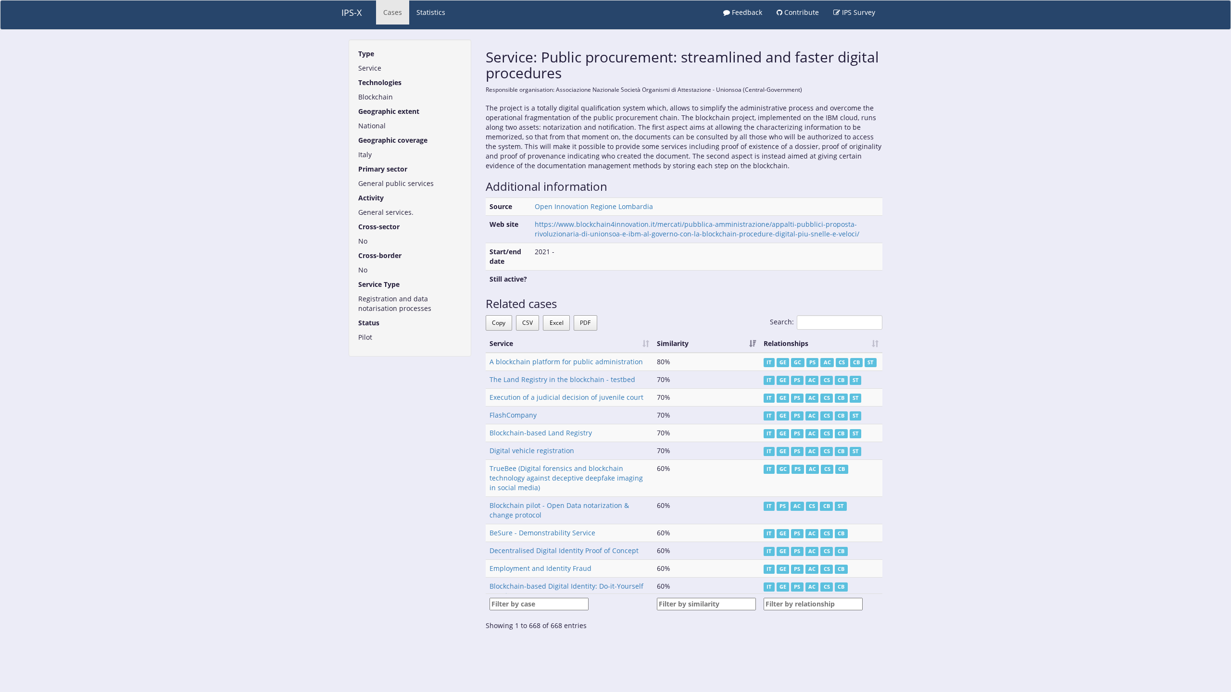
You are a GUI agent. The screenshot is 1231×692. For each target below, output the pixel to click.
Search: (782, 321)
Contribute (800, 12)
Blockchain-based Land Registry (541, 432)
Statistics (430, 12)
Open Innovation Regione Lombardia (594, 206)
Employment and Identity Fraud (540, 568)
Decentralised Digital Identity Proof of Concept (564, 550)
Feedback (746, 12)
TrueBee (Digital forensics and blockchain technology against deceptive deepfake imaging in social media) (566, 478)
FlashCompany (513, 415)
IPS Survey (857, 12)
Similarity (673, 343)
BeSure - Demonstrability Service (542, 532)
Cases (392, 12)
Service (501, 343)
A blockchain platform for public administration (566, 361)
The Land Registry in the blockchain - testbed (562, 379)
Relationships (786, 343)
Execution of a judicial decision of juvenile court (566, 397)
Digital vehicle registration (532, 450)
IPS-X (351, 12)
